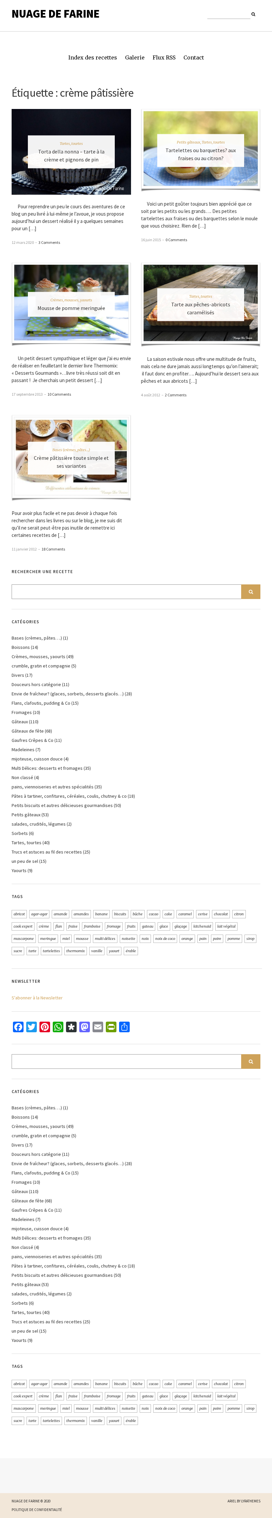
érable (131, 951)
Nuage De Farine (56, 14)
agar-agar (39, 914)
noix (145, 938)
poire (217, 938)
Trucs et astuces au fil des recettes (47, 852)
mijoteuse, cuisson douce (37, 759)
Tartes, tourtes (71, 143)
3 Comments (49, 242)
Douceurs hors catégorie (36, 684)
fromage (114, 926)
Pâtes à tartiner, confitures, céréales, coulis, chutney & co (69, 796)
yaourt (114, 951)
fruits (131, 926)
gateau (147, 926)
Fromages (22, 712)
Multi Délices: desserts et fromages (47, 768)
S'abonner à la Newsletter (37, 998)
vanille (96, 951)
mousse (82, 938)
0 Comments (176, 239)
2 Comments (175, 394)
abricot (19, 914)
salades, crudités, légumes (39, 824)
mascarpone (24, 938)
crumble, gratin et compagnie (41, 666)
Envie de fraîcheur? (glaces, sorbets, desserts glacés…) (68, 694)
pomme (234, 938)
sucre (18, 951)
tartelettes (51, 951)
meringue (48, 938)
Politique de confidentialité (37, 1509)
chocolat (221, 914)
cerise (203, 914)
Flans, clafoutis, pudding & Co (41, 703)
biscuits (120, 914)
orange (187, 938)
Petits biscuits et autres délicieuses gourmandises (62, 805)
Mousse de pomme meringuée (71, 308)
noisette (128, 938)
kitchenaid (202, 926)
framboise (92, 926)
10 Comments (59, 394)
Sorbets (20, 833)
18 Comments (53, 549)
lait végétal (226, 926)
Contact (193, 57)
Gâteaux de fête (28, 731)
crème (44, 926)
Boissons (21, 647)
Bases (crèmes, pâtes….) (37, 638)
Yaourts (19, 870)
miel (66, 938)
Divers (18, 675)
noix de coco (165, 938)
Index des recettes (92, 57)
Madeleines (23, 750)
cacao (153, 914)
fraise (73, 926)
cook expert (23, 926)
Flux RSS (164, 57)
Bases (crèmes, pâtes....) (71, 450)
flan (58, 926)
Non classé (22, 777)
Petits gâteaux (188, 142)
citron (239, 914)
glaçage (180, 926)
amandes (81, 914)
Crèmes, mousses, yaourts (71, 300)
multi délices (105, 938)
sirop (250, 938)
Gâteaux (20, 722)
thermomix (75, 951)
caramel (185, 914)
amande (60, 914)
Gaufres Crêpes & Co (32, 740)
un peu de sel (25, 861)
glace (164, 926)
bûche (138, 914)
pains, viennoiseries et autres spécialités (53, 787)
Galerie (135, 57)
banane (101, 914)
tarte (32, 951)
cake (168, 914)
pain (203, 938)
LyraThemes (250, 1501)
